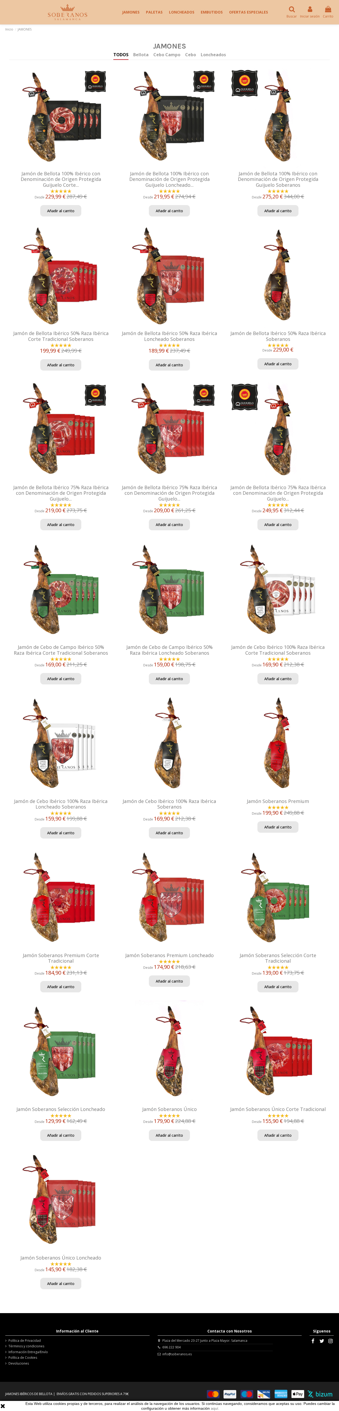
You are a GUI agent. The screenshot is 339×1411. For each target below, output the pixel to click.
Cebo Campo (166, 55)
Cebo (190, 55)
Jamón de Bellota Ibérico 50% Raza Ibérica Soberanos (278, 336)
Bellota (141, 55)
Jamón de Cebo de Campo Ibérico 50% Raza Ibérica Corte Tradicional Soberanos (61, 650)
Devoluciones (18, 1363)
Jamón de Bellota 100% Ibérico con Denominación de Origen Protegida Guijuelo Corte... (61, 179)
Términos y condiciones (26, 1346)
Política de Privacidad (24, 1341)
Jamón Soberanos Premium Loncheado (169, 955)
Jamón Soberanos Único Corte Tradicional (278, 1109)
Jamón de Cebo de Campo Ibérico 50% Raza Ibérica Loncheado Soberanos (169, 650)
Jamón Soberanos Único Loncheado (60, 1257)
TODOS (120, 55)
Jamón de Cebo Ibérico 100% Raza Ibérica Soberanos (169, 804)
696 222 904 (171, 1347)
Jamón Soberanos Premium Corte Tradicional (61, 958)
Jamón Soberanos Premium (278, 801)
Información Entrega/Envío (28, 1352)
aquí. (215, 1408)
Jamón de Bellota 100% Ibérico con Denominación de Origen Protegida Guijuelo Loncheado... (169, 179)
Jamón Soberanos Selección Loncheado (60, 1109)
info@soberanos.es (177, 1354)
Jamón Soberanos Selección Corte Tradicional (278, 958)
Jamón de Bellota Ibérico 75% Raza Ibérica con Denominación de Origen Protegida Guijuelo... (61, 493)
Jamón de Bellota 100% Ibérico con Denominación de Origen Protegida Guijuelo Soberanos (278, 179)
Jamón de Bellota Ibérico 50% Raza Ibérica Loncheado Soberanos (169, 336)
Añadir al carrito (60, 210)
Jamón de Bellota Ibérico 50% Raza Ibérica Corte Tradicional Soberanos (61, 336)
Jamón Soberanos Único (169, 1109)
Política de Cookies (22, 1358)
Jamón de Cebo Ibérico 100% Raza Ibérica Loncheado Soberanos (61, 804)
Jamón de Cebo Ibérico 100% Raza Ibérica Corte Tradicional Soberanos (278, 650)
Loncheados (213, 55)
